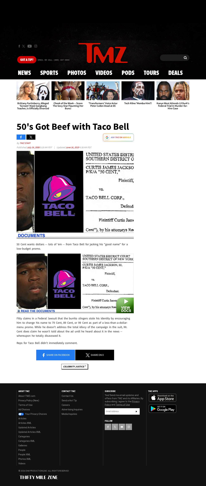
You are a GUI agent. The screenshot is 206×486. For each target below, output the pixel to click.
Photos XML (24, 459)
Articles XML (24, 423)
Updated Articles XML (29, 432)
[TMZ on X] (24, 46)
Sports (49, 73)
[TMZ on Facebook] (19, 46)
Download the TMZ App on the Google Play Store (162, 409)
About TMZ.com (26, 396)
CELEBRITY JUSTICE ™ (74, 366)
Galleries (22, 445)
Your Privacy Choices (36, 414)
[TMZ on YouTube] (122, 427)
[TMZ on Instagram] (35, 46)
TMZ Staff (25, 143)
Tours (151, 73)
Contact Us (67, 396)
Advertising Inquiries (72, 409)
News (24, 73)
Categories (24, 436)
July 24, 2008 (33, 147)
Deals (175, 73)
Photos (76, 73)
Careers (66, 405)
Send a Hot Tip (69, 400)
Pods (128, 73)
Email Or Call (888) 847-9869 (53, 60)
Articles (22, 418)
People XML (24, 454)
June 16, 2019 (72, 147)
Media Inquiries (69, 414)
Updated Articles (27, 427)
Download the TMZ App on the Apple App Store (162, 398)
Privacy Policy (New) (28, 400)
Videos (103, 73)
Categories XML (26, 441)
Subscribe (136, 411)
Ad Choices (24, 409)
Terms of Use (25, 405)
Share (58, 354)
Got (26, 60)
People (21, 450)
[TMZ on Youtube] (29, 46)
